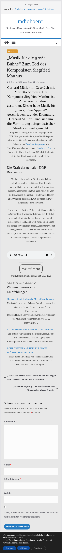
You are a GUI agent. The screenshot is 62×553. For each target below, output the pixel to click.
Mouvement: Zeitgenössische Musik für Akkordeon (30, 299)
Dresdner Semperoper (35, 144)
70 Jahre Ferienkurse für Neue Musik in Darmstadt (30, 329)
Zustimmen (9, 548)
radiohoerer (31, 21)
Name (7, 464)
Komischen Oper (44, 148)
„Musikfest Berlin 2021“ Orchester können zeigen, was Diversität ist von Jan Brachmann (31, 377)
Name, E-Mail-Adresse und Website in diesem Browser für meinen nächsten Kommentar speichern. (31, 514)
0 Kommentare (41, 82)
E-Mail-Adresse (12, 479)
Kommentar (10, 421)
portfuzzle (28, 82)
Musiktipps (12, 51)
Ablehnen (23, 548)
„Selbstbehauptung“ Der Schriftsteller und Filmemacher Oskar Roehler (34, 388)
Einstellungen (14, 540)
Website (8, 493)
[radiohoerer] (6, 42)
